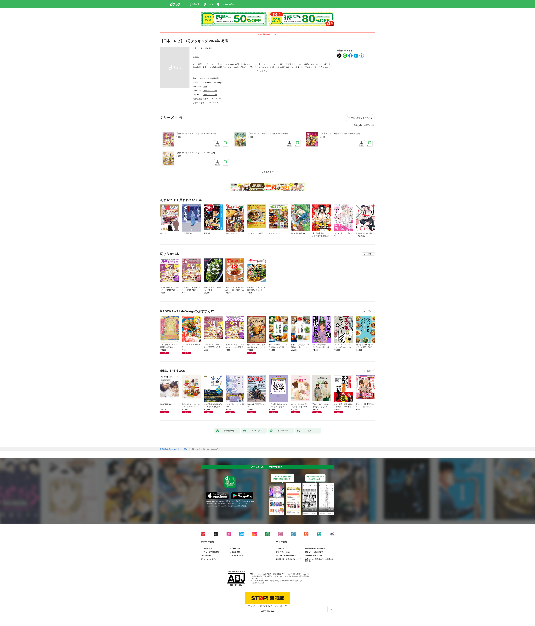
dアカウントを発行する (257, 606)
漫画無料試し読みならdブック (169, 449)
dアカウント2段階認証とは (286, 556)
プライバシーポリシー (284, 552)
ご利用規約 (280, 548)
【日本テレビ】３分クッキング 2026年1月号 (195, 152)
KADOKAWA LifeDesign (211, 82)
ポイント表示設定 (236, 556)
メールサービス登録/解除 (210, 552)
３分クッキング (210, 90)
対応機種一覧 (235, 548)
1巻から (358, 125)
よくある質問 (235, 552)
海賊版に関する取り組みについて (288, 559)
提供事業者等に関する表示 (315, 548)
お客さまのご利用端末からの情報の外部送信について (319, 560)
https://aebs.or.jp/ (258, 583)
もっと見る (367, 254)
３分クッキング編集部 (202, 48)
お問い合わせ (206, 556)
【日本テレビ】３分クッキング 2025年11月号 (268, 133)
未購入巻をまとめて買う (361, 117)
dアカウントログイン (209, 559)
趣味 (205, 86)
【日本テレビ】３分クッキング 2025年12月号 (340, 133)
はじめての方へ (206, 548)
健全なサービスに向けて (314, 552)
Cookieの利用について (313, 556)
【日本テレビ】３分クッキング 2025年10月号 (196, 133)
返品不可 (196, 57)
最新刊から (369, 125)
